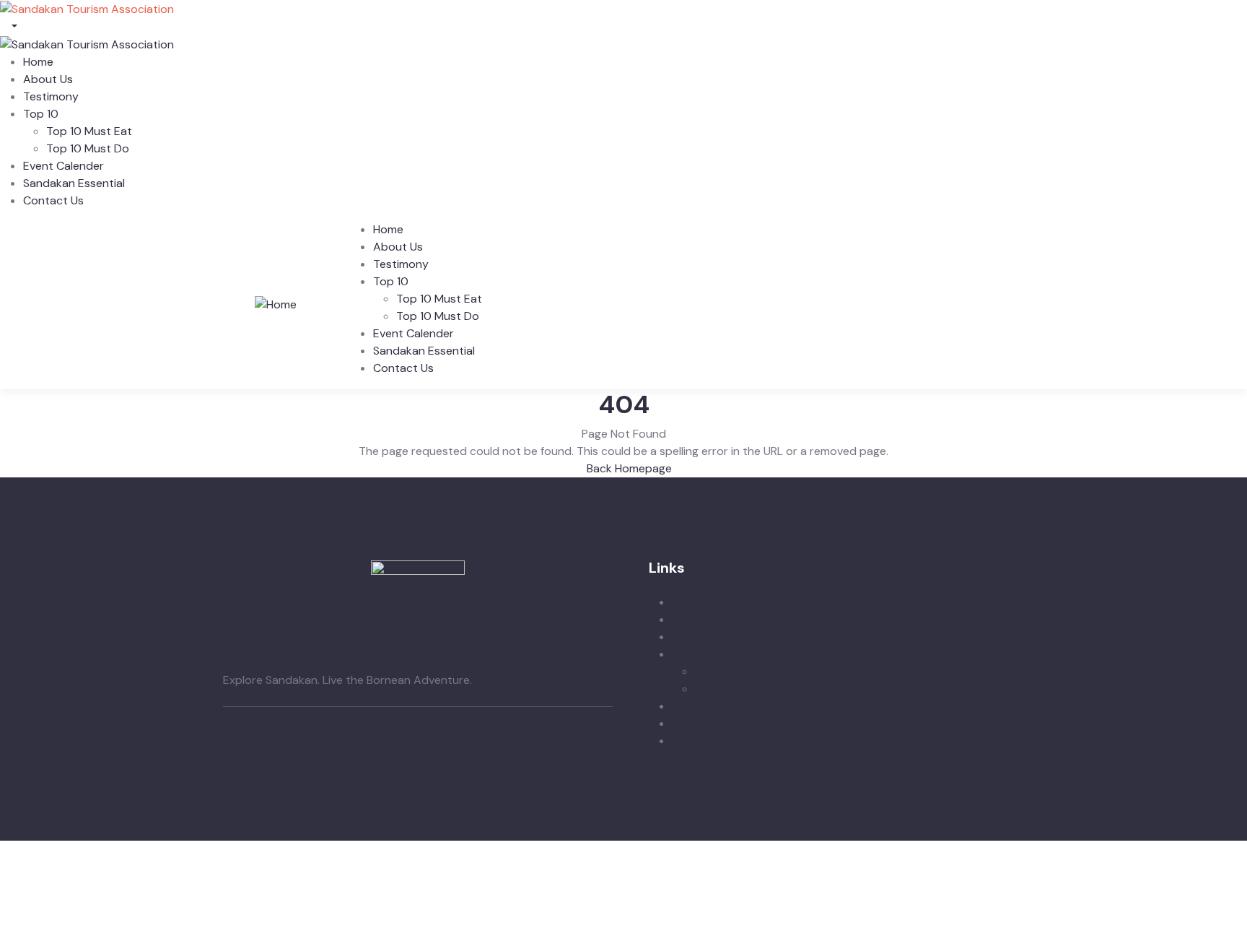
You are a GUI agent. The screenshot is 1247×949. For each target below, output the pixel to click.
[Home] (276, 303)
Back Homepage (628, 468)
